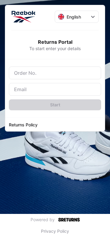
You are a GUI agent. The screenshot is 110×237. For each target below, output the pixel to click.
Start (55, 104)
